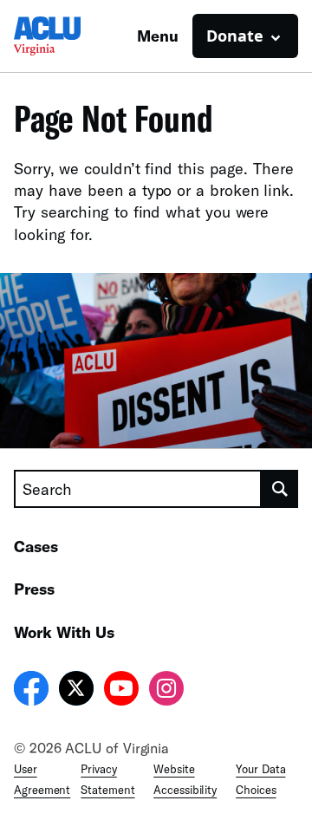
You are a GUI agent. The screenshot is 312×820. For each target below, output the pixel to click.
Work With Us (64, 631)
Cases (36, 546)
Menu (158, 35)
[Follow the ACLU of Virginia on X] (76, 691)
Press (34, 588)
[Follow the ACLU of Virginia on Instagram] (166, 691)
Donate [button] (234, 35)
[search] (280, 489)
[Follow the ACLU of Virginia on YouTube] (121, 691)
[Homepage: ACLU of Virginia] (74, 35)
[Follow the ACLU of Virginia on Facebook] (31, 691)
